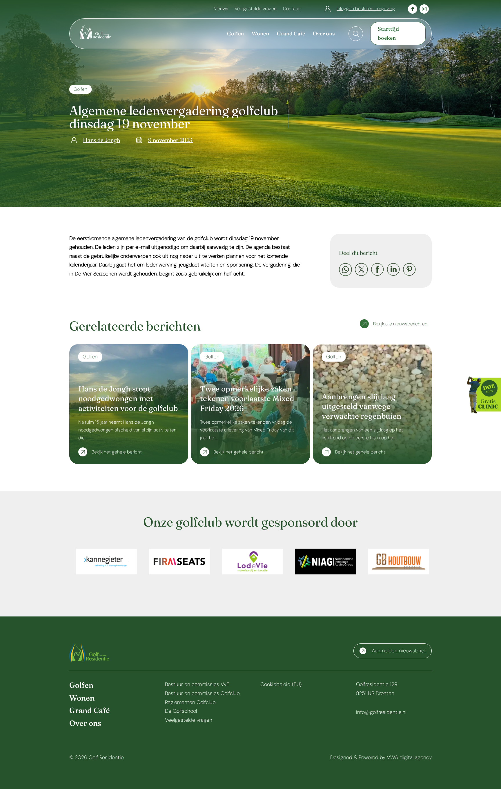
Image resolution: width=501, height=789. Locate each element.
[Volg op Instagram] (424, 9)
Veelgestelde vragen (256, 9)
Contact (291, 9)
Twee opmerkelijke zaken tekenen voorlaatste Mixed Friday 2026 (247, 398)
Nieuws (220, 9)
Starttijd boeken (388, 33)
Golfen (80, 89)
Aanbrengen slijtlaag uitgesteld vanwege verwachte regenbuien (361, 406)
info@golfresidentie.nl (381, 712)
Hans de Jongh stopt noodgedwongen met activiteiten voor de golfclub (128, 398)
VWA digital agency (409, 757)
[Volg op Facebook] (412, 9)
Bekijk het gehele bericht (117, 452)
